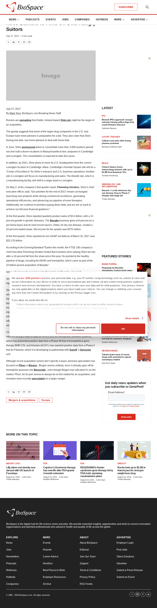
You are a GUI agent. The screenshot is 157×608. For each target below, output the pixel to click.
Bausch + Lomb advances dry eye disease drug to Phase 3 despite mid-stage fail (116, 193)
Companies (82, 19)
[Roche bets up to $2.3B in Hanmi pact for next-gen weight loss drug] (134, 450)
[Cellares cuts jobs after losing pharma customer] (144, 142)
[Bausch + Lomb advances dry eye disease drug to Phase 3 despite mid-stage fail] (144, 190)
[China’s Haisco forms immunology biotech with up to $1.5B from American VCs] (144, 169)
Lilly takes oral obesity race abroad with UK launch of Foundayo (21, 470)
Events (51, 19)
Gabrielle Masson (109, 128)
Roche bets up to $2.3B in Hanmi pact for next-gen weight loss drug (131, 470)
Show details (132, 318)
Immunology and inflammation (111, 185)
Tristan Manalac (108, 199)
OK (123, 328)
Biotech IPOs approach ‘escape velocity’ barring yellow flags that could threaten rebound (118, 122)
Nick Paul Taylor (108, 363)
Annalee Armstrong (110, 176)
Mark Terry (15, 113)
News (12, 19)
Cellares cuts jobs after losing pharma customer (116, 141)
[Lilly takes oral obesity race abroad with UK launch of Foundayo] (23, 450)
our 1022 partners (31, 278)
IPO (103, 116)
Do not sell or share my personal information (78, 328)
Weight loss (13, 463)
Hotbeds (102, 19)
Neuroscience (110, 351)
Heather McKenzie (109, 342)
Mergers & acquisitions (22, 400)
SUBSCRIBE (126, 7)
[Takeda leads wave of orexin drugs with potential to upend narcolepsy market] (144, 356)
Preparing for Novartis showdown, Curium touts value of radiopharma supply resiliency (118, 270)
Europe (46, 400)
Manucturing (109, 264)
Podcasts (33, 19)
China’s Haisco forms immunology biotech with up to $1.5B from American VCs (117, 169)
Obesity (121, 463)
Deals (105, 163)
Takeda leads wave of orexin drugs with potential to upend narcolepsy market (116, 357)
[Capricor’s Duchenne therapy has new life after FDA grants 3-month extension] (60, 450)
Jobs (65, 19)
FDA (45, 463)
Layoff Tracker (111, 137)
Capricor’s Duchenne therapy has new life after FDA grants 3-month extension (59, 470)
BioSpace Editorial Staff (111, 147)
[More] (18, 19)
